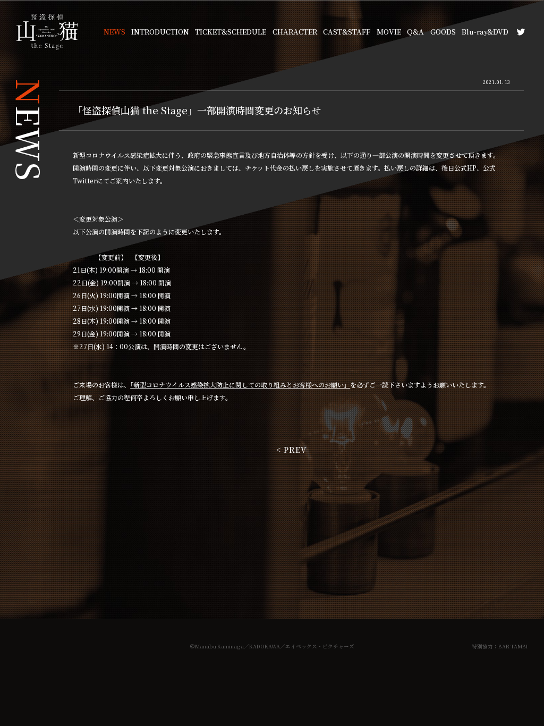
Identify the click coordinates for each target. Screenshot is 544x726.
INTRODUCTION (160, 32)
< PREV (291, 449)
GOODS (443, 32)
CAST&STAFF (346, 32)
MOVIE (389, 32)
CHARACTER (295, 32)
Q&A (415, 32)
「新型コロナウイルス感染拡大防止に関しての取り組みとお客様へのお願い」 (240, 384)
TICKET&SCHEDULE (230, 32)
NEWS (114, 32)
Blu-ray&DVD (485, 32)
